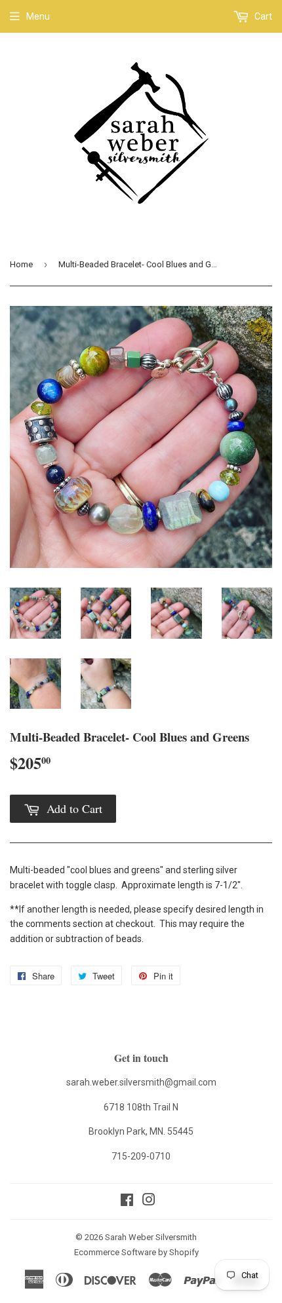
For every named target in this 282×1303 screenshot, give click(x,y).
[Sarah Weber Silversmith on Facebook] (127, 1201)
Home (21, 264)
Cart (262, 16)
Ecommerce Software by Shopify (136, 1252)
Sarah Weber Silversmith (151, 1237)
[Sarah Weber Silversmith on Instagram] (148, 1201)
